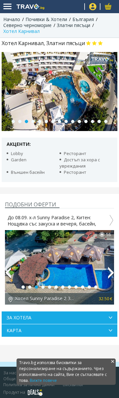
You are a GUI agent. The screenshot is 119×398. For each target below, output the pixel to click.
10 (72, 121)
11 (79, 121)
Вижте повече (43, 380)
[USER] (93, 7)
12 (86, 121)
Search (77, 7)
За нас (9, 373)
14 (99, 121)
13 (92, 121)
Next (111, 275)
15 (105, 121)
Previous (8, 275)
